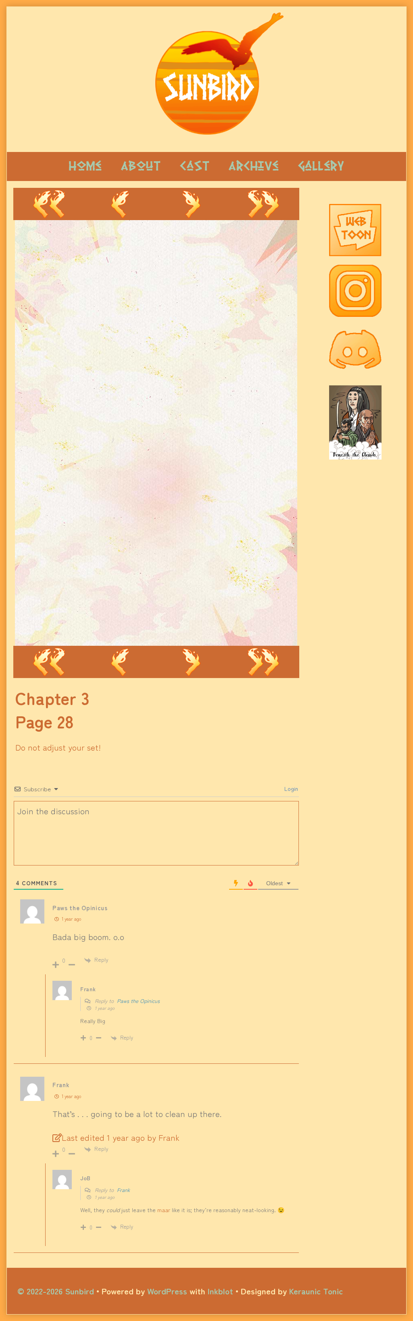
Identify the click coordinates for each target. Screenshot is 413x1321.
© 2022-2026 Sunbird (55, 1291)
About (141, 166)
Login (290, 788)
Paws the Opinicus (138, 1001)
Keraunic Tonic (316, 1291)
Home (85, 166)
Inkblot (220, 1291)
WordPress (167, 1291)
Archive (254, 166)
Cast (194, 166)
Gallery (321, 166)
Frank (123, 1190)
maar (163, 1210)
